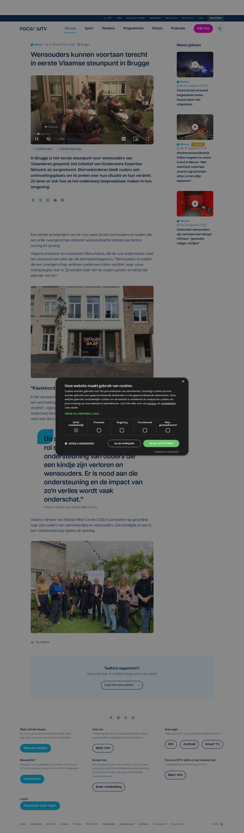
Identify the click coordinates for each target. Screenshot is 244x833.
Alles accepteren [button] (161, 443)
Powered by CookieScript (166, 452)
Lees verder (71, 407)
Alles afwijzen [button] (124, 443)
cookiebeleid (168, 403)
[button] (122, 413)
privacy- (152, 403)
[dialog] (122, 417)
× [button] (183, 381)
